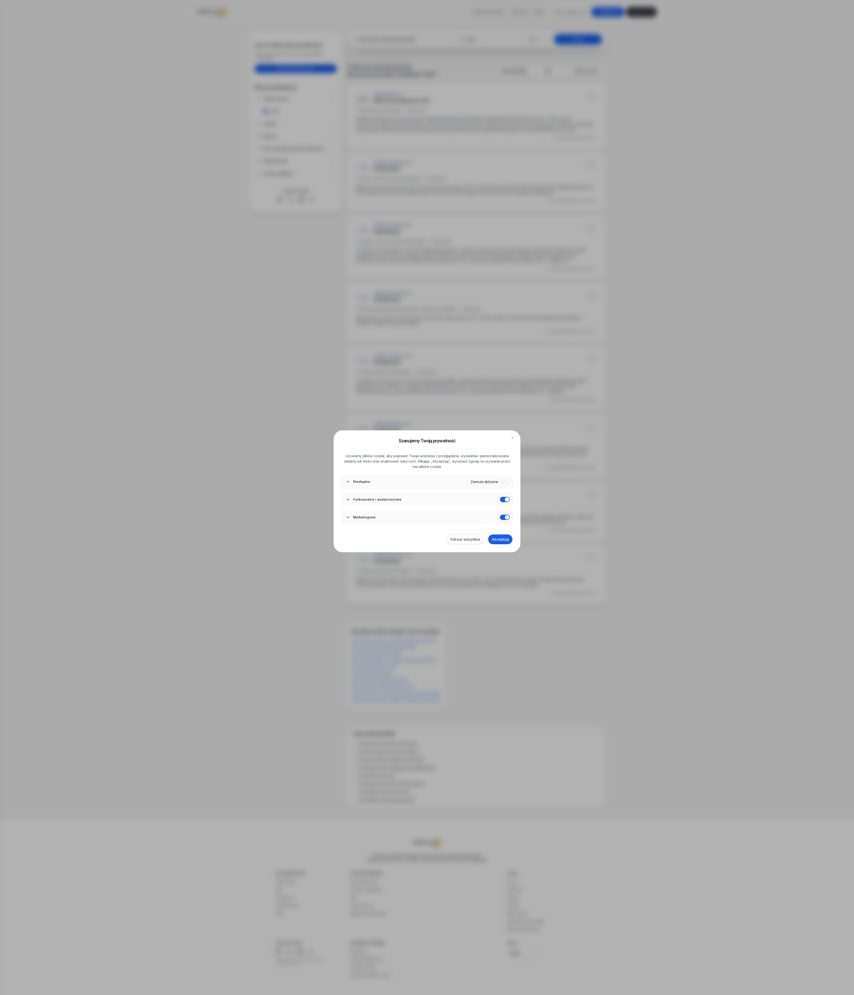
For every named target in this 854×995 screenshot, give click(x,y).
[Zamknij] (513, 438)
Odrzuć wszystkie (465, 539)
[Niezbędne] (505, 481)
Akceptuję (500, 539)
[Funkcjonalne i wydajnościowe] (505, 499)
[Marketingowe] (505, 517)
